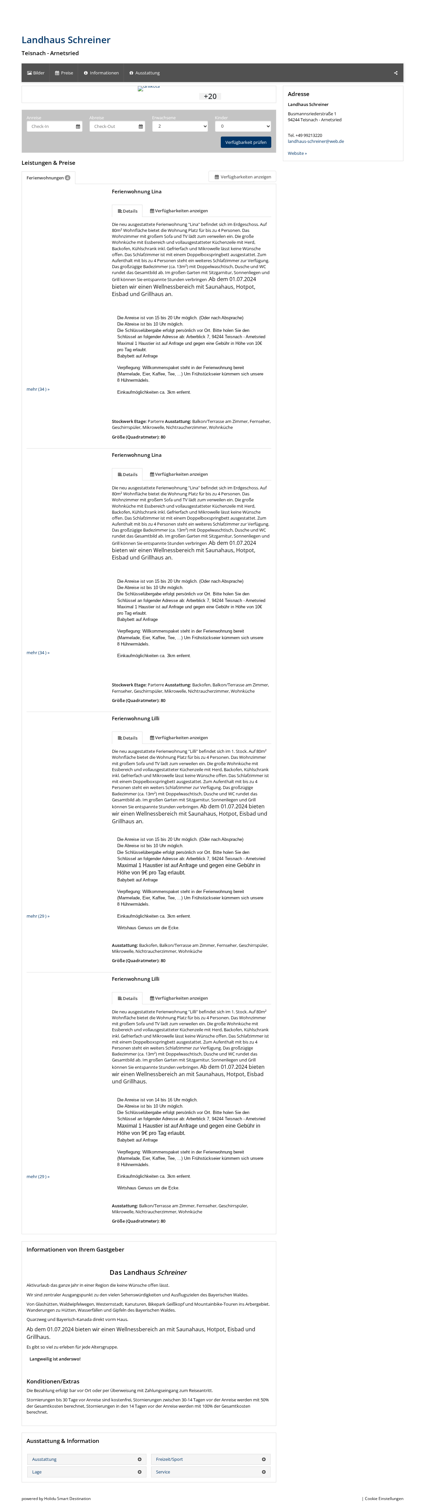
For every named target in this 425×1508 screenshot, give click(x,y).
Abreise (96, 118)
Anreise (34, 118)
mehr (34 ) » (38, 389)
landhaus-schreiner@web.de (316, 141)
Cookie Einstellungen (384, 1498)
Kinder (221, 118)
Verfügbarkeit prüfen (246, 142)
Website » (297, 153)
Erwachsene (164, 118)
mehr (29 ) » (38, 916)
